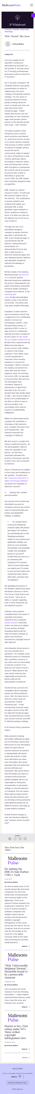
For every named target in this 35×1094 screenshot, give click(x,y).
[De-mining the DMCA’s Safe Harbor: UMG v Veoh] (17, 860)
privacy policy (10, 622)
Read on (25, 946)
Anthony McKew (12, 882)
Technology (9, 32)
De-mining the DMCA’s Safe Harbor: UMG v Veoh (17, 871)
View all (25, 1057)
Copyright (15, 29)
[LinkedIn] (20, 1076)
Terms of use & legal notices (11, 1073)
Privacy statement (27, 1073)
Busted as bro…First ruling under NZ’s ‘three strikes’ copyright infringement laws (16, 1032)
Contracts (8, 29)
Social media (24, 29)
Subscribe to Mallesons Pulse (17, 1083)
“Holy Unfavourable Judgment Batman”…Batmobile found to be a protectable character (16, 971)
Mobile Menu (31, 5)
